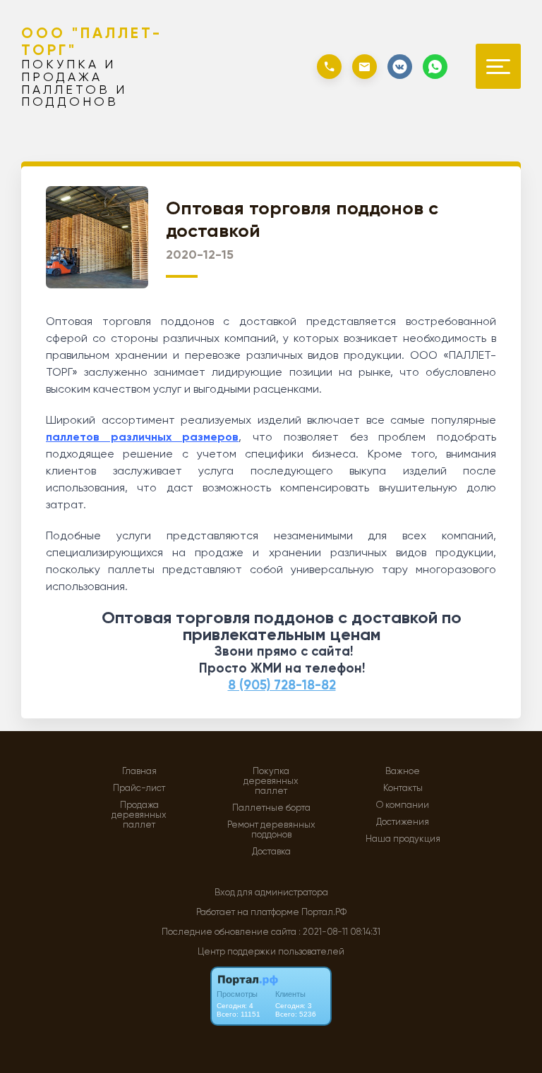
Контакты (403, 788)
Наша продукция (403, 839)
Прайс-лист (139, 788)
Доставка (271, 852)
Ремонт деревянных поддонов (271, 830)
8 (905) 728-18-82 (282, 685)
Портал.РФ (324, 912)
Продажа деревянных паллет (139, 815)
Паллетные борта (271, 808)
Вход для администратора (271, 892)
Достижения (402, 822)
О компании (402, 805)
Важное (402, 771)
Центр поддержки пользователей (271, 951)
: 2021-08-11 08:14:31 (339, 931)
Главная (139, 771)
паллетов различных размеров (142, 436)
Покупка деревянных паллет (271, 781)
